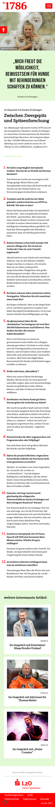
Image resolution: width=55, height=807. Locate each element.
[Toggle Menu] (49, 6)
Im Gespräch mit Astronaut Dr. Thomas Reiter (27, 699)
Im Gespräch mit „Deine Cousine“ (27, 751)
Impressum (29, 799)
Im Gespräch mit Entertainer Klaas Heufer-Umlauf (27, 647)
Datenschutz (12, 799)
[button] (3, 29)
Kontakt (44, 799)
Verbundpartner (14, 795)
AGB (30, 795)
